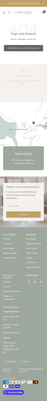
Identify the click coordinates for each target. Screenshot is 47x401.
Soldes (29, 258)
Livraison (6, 287)
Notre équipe (8, 248)
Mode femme (31, 248)
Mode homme (31, 253)
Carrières (7, 243)
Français (25, 361)
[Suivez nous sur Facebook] (29, 282)
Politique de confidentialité (9, 297)
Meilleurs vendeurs (34, 243)
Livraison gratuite (13, 81)
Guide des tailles (33, 267)
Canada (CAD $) (10, 361)
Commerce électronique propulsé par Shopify (31, 370)
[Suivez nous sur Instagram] (35, 282)
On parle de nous (10, 258)
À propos (6, 239)
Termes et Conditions (12, 291)
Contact (6, 282)
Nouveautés (31, 239)
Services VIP (31, 262)
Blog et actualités (10, 253)
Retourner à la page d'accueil (23, 48)
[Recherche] (9, 12)
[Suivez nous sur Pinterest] (41, 282)
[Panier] (42, 12)
